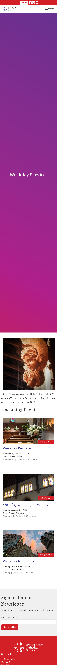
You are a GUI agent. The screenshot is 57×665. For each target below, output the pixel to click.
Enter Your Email (9, 617)
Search (24, 2)
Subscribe (9, 627)
